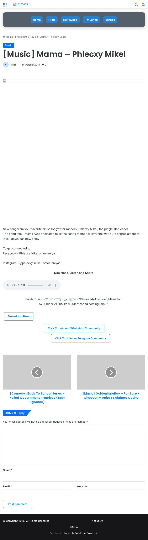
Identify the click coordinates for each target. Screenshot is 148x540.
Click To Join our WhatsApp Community (74, 328)
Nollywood (70, 19)
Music (8, 45)
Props (13, 64)
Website (82, 486)
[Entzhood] (20, 4)
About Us (97, 520)
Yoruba (110, 19)
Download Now (18, 316)
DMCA (74, 526)
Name (7, 470)
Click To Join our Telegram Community (80, 338)
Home (37, 19)
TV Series (91, 19)
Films (52, 19)
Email (7, 486)
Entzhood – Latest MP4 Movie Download (74, 533)
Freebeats (21, 36)
